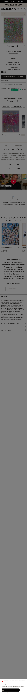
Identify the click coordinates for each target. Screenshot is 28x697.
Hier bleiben (4, 693)
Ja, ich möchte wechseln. (12, 690)
